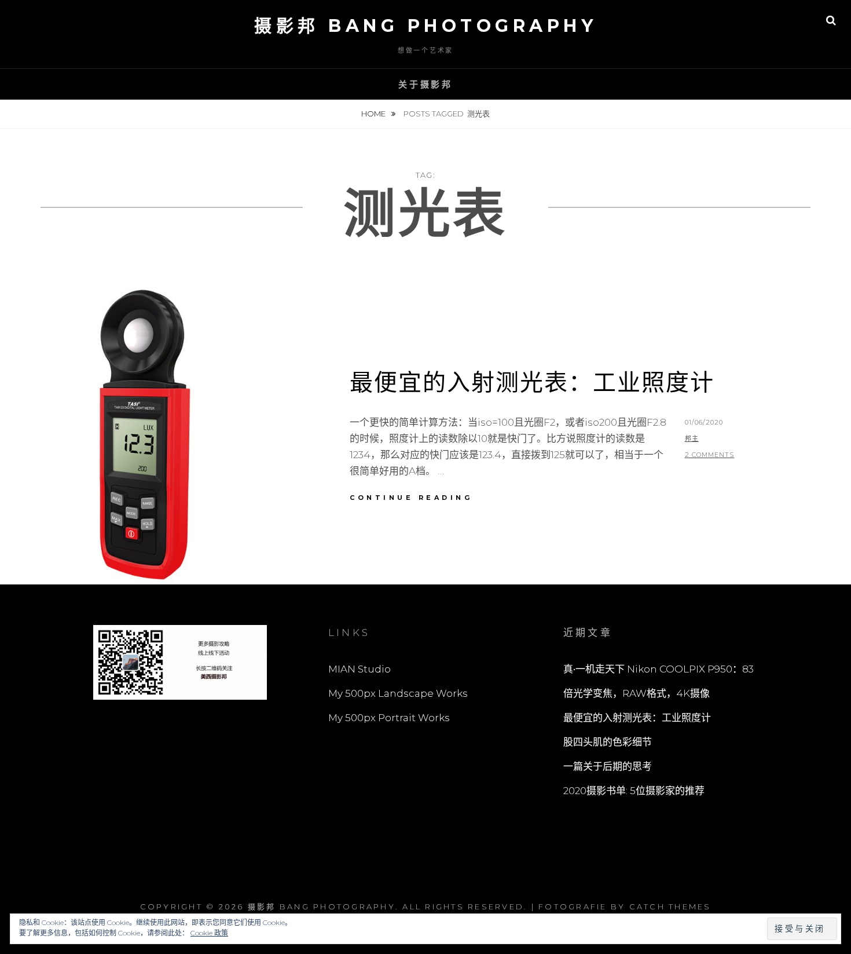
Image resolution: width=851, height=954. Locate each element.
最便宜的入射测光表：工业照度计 (532, 382)
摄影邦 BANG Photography (425, 25)
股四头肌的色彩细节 (607, 742)
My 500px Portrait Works (389, 717)
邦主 (692, 438)
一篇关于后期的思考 (607, 766)
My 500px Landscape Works (398, 693)
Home (374, 113)
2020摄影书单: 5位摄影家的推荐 (634, 790)
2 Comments (710, 455)
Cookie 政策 (209, 933)
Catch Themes (670, 906)
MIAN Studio (359, 669)
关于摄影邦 (425, 84)
